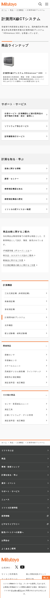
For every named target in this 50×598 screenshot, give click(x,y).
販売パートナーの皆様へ (13, 532)
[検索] (40, 4)
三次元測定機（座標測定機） (18, 293)
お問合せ (6, 540)
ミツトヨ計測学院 (10, 508)
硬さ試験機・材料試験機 (16, 333)
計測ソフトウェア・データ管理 (19, 415)
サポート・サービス (11, 491)
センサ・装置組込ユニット (17, 404)
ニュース (6, 499)
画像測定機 (10, 301)
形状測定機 (10, 309)
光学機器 (9, 325)
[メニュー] (46, 4)
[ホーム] (12, 5)
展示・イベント (9, 483)
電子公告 (30, 579)
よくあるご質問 (9, 548)
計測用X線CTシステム (15, 317)
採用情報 (6, 516)
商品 (4, 458)
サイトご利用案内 (10, 574)
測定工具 (9, 409)
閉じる (45, 578)
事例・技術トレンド (11, 467)
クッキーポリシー (10, 579)
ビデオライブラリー (11, 524)
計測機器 (7, 285)
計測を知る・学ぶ (10, 475)
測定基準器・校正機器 (15, 420)
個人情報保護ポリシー (36, 574)
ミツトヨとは (8, 450)
